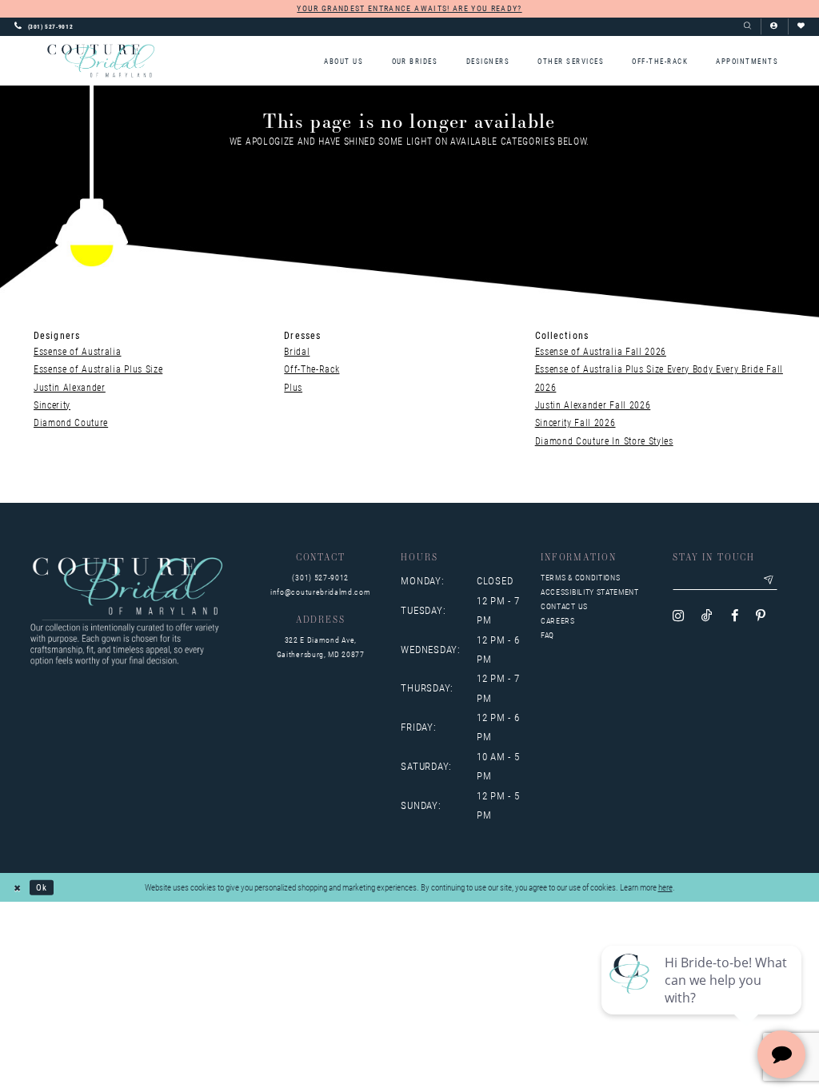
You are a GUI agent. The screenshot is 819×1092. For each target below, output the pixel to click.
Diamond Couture (71, 422)
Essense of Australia (78, 351)
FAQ (547, 635)
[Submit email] (769, 580)
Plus (293, 387)
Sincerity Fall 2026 (575, 422)
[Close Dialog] (17, 887)
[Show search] (747, 26)
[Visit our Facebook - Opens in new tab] (734, 616)
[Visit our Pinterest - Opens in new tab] (760, 616)
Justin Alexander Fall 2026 (593, 404)
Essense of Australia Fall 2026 (600, 351)
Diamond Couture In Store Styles (604, 440)
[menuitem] (344, 61)
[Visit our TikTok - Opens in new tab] (707, 616)
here (665, 887)
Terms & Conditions (580, 577)
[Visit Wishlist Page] (801, 26)
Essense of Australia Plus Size (98, 368)
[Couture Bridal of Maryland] (100, 60)
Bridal (297, 351)
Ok (41, 887)
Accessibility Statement (590, 592)
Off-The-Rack (311, 368)
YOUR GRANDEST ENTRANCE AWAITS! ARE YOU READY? (409, 8)
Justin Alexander (70, 387)
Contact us (564, 606)
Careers (558, 621)
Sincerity (52, 404)
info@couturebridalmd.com (320, 592)
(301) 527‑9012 (320, 577)
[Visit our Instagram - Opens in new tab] (678, 616)
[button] (774, 26)
